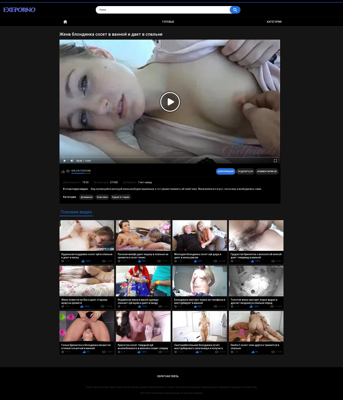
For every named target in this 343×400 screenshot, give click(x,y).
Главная (65, 21)
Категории (274, 21)
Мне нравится (63, 171)
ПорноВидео (157, 393)
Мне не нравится (68, 171)
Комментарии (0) (267, 171)
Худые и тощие (120, 197)
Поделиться (245, 171)
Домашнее (86, 197)
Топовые (168, 21)
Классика (102, 197)
